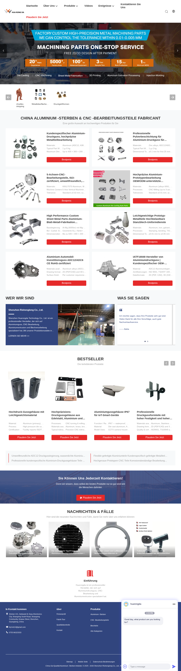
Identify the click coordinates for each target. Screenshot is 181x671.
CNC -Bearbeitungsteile (99, 620)
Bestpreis (66, 159)
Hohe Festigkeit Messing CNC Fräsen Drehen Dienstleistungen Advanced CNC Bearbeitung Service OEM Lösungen (48, 460)
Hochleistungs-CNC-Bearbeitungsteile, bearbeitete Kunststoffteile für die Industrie (130, 456)
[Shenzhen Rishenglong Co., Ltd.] (14, 11)
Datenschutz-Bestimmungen (104, 662)
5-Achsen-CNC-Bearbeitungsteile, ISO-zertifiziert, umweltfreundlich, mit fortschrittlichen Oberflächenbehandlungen (64, 181)
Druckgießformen (27, 104)
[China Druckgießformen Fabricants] (27, 94)
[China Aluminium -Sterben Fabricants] (90, 53)
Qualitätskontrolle (63, 625)
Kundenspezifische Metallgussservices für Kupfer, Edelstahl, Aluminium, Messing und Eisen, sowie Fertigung (66, 418)
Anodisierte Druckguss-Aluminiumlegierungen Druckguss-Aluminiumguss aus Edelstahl (48, 456)
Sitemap (69, 662)
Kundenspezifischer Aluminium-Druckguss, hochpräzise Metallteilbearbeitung (66, 136)
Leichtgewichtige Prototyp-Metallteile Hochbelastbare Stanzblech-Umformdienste (149, 219)
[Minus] (174, 604)
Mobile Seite (83, 662)
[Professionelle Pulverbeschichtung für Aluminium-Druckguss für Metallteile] (111, 147)
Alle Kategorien (96, 631)
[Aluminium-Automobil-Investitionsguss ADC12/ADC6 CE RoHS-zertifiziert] (25, 271)
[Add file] (125, 666)
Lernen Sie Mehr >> (18, 336)
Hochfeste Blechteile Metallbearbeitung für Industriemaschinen (125, 460)
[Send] (174, 666)
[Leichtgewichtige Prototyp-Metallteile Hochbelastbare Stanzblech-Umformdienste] (112, 230)
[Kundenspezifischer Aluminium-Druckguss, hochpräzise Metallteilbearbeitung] (25, 147)
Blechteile (94, 626)
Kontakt (59, 630)
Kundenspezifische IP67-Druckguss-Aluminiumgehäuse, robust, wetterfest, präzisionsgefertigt (153, 418)
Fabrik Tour (61, 619)
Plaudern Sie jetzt (26, 437)
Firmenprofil (61, 614)
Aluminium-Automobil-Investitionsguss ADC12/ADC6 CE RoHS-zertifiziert (65, 260)
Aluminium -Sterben (98, 614)
